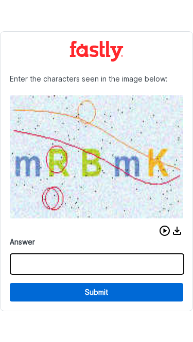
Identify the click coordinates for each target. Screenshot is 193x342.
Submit (96, 292)
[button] (165, 231)
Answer (22, 241)
